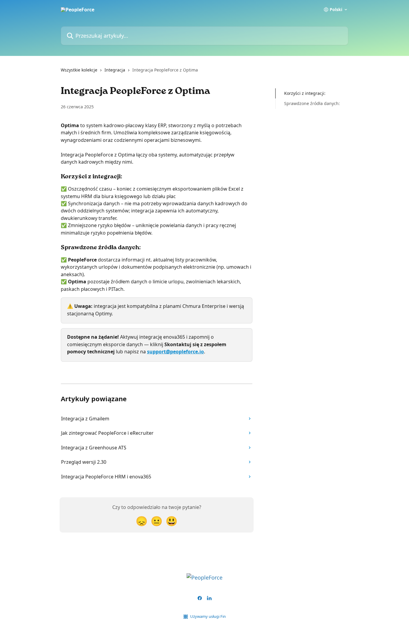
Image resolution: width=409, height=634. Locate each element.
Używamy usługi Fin (208, 616)
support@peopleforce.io (175, 351)
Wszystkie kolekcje (79, 70)
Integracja (114, 70)
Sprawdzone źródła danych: (312, 103)
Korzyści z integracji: (304, 93)
